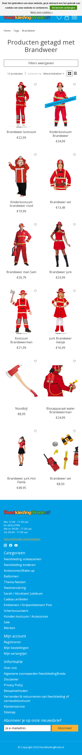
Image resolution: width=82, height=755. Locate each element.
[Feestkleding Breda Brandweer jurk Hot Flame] (21, 450)
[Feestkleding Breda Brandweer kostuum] (21, 104)
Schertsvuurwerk (16, 611)
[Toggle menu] (74, 17)
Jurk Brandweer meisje (60, 340)
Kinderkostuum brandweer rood (21, 204)
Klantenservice (14, 706)
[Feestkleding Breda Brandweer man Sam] (21, 244)
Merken (9, 628)
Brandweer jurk (60, 272)
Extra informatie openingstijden (22, 539)
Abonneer (65, 728)
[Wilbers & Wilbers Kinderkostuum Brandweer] (60, 104)
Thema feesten (15, 582)
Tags (16, 30)
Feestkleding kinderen (19, 565)
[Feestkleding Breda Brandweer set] (60, 174)
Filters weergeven (41, 63)
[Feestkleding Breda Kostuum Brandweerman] (21, 310)
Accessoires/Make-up (19, 570)
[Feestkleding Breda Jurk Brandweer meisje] (60, 310)
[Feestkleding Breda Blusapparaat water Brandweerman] (60, 380)
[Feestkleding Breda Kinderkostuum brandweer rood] (21, 174)
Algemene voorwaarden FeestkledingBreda (34, 673)
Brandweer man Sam (21, 272)
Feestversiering (15, 588)
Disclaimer (11, 679)
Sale (7, 622)
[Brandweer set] (60, 450)
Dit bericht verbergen (63, 7)
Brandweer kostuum (21, 132)
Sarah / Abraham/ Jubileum (23, 593)
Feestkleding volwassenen (22, 559)
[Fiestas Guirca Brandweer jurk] (60, 244)
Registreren (12, 642)
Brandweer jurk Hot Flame (21, 480)
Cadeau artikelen (16, 599)
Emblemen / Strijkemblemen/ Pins (28, 605)
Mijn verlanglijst (15, 653)
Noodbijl (21, 408)
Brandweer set (60, 202)
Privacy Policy (13, 685)
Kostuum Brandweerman (21, 340)
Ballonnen (11, 576)
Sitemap (9, 712)
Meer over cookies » (42, 12)
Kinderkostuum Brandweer (60, 134)
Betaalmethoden (16, 691)
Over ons (10, 668)
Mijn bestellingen (16, 648)
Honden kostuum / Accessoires (26, 616)
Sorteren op (35, 73)
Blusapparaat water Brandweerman (60, 410)
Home (7, 30)
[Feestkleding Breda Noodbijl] (21, 380)
